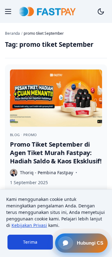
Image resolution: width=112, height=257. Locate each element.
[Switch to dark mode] (101, 11)
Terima (30, 242)
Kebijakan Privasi (29, 225)
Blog (15, 134)
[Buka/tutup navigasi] (8, 11)
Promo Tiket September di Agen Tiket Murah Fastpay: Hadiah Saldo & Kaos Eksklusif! (56, 152)
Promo (30, 134)
